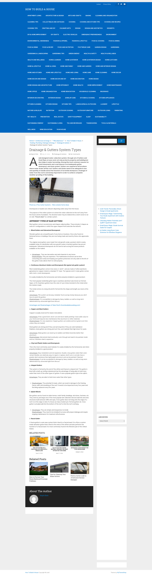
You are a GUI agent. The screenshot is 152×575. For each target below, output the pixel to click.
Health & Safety (90, 53)
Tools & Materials (108, 123)
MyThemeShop (121, 572)
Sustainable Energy (35, 123)
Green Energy (74, 53)
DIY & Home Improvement (37, 34)
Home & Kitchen (111, 60)
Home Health (78, 85)
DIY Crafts (55, 34)
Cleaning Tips (33, 22)
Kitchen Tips (66, 104)
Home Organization (49, 91)
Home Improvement (95, 85)
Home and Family (66, 66)
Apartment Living (34, 15)
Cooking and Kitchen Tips (90, 22)
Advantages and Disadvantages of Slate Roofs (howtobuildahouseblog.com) (54, 305)
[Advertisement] (112, 175)
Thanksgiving (91, 123)
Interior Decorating (36, 98)
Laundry (104, 104)
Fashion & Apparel (60, 41)
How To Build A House (40, 9)
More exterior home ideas (60, 205)
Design (77, 28)
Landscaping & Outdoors (86, 104)
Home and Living (72, 72)
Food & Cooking (98, 41)
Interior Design (54, 98)
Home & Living (50, 66)
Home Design (94, 79)
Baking (88, 15)
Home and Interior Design (106, 66)
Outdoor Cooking (65, 110)
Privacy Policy (107, 4)
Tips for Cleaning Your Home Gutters (58, 475)
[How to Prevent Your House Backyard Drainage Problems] (38, 468)
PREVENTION (45, 117)
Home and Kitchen (35, 72)
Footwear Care (84, 47)
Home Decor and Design (37, 79)
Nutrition (50, 110)
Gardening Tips (58, 53)
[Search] (121, 141)
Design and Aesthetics (94, 28)
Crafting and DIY (48, 28)
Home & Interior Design (91, 60)
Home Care (87, 72)
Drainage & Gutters (60, 154)
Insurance (104, 91)
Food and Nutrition (65, 47)
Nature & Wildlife (35, 110)
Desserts (110, 28)
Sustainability (100, 117)
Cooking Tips (33, 28)
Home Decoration (77, 79)
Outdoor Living (104, 110)
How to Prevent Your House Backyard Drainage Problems (38, 479)
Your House (61, 129)
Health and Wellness (36, 60)
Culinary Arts (65, 28)
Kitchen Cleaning (34, 104)
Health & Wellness (108, 53)
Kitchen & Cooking (87, 98)
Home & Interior (71, 60)
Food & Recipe (47, 47)
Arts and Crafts (74, 15)
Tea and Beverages (74, 123)
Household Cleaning (87, 91)
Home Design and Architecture (40, 85)
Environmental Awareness (38, 41)
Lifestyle (115, 104)
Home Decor (116, 72)
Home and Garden (84, 66)
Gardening (115, 47)
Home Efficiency (62, 85)
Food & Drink (33, 47)
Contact (98, 4)
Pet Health (32, 117)
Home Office (32, 91)
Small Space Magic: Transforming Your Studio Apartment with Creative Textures (112, 216)
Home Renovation (68, 91)
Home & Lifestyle (34, 66)
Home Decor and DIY (58, 79)
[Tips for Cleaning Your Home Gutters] (59, 467)
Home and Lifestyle (53, 72)
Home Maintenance (114, 85)
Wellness (31, 129)
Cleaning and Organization (106, 15)
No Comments (75, 154)
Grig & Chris (34, 154)
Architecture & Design (55, 15)
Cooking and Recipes (112, 22)
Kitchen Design (51, 104)
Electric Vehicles (70, 34)
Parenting (119, 110)
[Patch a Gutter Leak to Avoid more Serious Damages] (80, 468)
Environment (111, 34)
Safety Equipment (75, 117)
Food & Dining (114, 41)
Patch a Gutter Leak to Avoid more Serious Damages (78, 478)
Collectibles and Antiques (53, 22)
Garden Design (100, 47)
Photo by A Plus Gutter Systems (40, 205)
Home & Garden (55, 60)
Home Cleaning (101, 72)
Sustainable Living (55, 123)
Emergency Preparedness (92, 34)
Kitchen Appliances (106, 98)
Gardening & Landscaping (38, 53)
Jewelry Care (70, 98)
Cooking (72, 22)
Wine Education (46, 129)
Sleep (88, 117)
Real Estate (58, 117)
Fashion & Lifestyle (79, 41)
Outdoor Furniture (85, 110)
